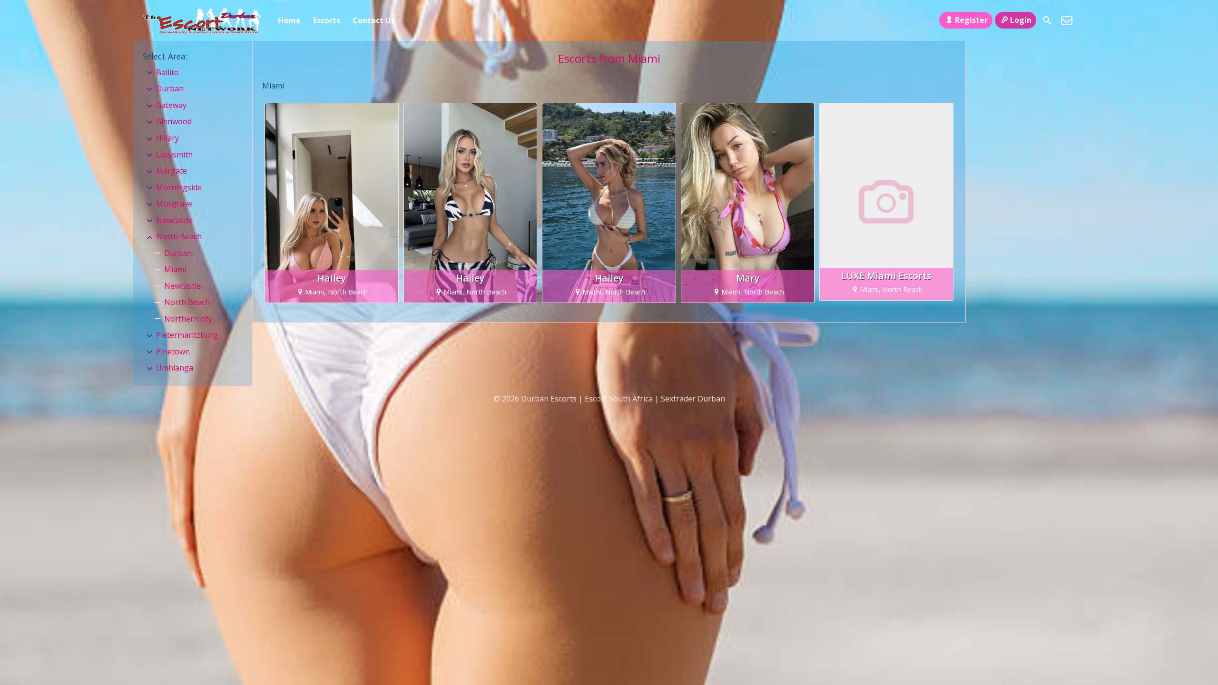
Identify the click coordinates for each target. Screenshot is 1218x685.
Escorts (326, 20)
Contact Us (374, 20)
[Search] (1047, 20)
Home (289, 20)
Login (1020, 20)
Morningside (179, 187)
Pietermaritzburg (187, 335)
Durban (170, 88)
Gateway (171, 105)
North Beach (179, 236)
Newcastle (174, 220)
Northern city (188, 318)
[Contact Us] (1066, 20)
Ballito (167, 72)
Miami (175, 269)
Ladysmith (174, 154)
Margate (171, 171)
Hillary (167, 138)
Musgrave (174, 203)
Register (971, 20)
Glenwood (174, 121)
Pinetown (173, 351)
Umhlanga (174, 367)
